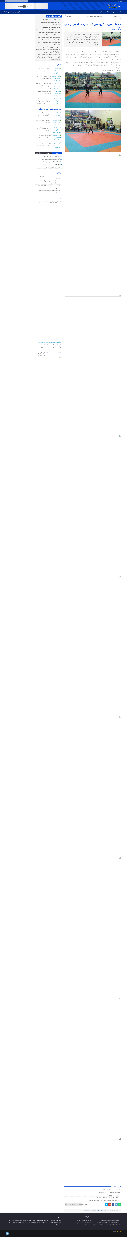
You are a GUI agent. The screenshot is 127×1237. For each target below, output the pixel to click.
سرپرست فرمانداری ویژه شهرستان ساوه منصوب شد (48, 29)
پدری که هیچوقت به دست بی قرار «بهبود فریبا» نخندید (108, 1222)
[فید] (121, 1)
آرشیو (118, 1216)
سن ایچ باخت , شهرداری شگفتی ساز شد (111, 1195)
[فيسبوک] (113, 1204)
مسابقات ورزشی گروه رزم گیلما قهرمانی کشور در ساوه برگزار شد (92, 26)
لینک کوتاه (84, 1204)
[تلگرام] (118, 1)
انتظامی (107, 12)
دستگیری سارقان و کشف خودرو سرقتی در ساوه (49, 54)
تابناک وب (113, 1231)
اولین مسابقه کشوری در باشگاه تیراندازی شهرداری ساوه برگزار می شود (104, 1200)
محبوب (47, 153)
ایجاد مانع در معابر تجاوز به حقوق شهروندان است (109, 1192)
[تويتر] (106, 1204)
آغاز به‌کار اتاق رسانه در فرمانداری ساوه (51, 19)
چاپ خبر (69, 16)
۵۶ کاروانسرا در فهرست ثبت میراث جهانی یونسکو (49, 190)
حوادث (113, 12)
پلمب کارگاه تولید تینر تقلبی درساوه (52, 52)
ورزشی (102, 12)
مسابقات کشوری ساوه (88, 1210)
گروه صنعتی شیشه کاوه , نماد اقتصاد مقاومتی (110, 1220)
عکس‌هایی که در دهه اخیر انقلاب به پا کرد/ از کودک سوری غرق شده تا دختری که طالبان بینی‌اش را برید (43, 101)
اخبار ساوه (119, 12)
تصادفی (39, 153)
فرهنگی (59, 173)
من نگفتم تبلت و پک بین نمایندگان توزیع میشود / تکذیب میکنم (44, 115)
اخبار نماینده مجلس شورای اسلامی (50, 109)
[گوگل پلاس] (109, 1204)
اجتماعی (59, 65)
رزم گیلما (111, 1210)
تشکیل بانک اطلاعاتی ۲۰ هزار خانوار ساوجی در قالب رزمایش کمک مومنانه (43, 86)
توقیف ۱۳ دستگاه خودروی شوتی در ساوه (51, 24)
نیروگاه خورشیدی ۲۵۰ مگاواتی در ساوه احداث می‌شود (108, 1197)
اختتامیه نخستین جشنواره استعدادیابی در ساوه (50, 176)
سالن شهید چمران (104, 1210)
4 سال (57, 178)
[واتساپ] (119, 1204)
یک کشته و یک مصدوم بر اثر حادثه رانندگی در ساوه (48, 39)
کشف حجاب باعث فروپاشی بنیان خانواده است (110, 1190)
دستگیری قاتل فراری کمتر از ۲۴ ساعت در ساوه (49, 34)
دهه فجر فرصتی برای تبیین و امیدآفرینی (51, 27)
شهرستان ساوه (97, 1210)
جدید (57, 153)
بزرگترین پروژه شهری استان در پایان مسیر (50, 22)
